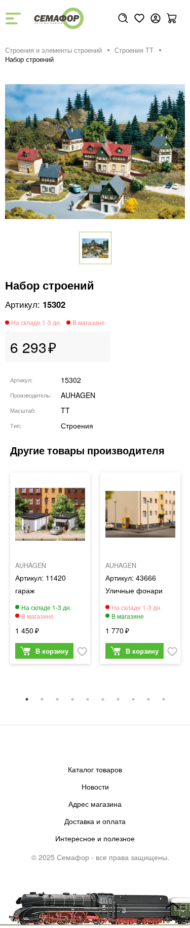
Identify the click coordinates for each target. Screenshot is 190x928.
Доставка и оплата (95, 821)
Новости (95, 786)
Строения (77, 425)
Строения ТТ (134, 50)
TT (65, 410)
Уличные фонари (134, 590)
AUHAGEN (78, 395)
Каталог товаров (95, 769)
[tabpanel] (50, 571)
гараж (24, 590)
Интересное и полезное (95, 838)
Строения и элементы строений (53, 50)
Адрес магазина (95, 804)
